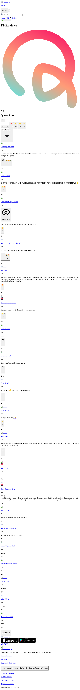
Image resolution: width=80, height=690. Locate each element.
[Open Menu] (9, 10)
